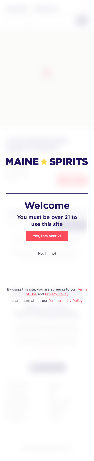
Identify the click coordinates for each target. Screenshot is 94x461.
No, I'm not (47, 253)
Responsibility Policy (66, 300)
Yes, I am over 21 (47, 236)
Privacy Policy (56, 294)
